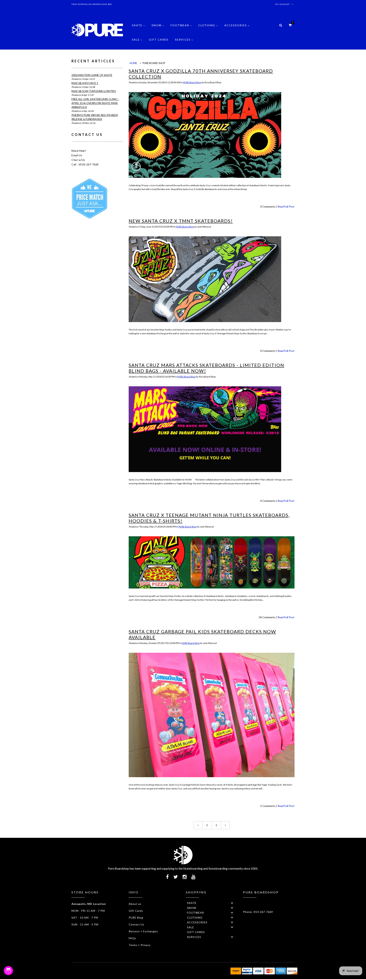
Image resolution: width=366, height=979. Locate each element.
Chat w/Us (78, 159)
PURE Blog (136, 917)
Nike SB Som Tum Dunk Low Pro (93, 91)
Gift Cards (136, 910)
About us (135, 903)
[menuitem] (138, 28)
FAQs (132, 938)
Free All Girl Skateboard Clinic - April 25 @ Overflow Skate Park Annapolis (95, 103)
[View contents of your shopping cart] (290, 25)
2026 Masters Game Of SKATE (91, 75)
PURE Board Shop (192, 82)
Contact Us (136, 924)
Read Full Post (286, 206)
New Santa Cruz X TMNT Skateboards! (181, 221)
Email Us (76, 155)
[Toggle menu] (232, 903)
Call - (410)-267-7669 (85, 164)
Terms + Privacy (140, 945)
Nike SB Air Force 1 (84, 83)
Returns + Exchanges (143, 931)
